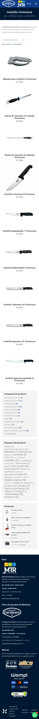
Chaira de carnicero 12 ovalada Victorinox (19, 117)
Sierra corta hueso (17, 488)
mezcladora (18, 477)
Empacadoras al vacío (11, 416)
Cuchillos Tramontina (10, 410)
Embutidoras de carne (11, 413)
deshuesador (23, 463)
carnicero (19, 454)
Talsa (9, 491)
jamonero (11, 474)
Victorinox (12, 497)
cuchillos (26, 460)
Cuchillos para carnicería (11, 407)
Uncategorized (8, 434)
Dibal (8, 466)
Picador (28, 483)
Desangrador (10, 463)
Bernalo (26, 452)
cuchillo (12, 460)
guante (9, 471)
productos (11, 485)
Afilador (9, 446)
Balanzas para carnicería (11, 401)
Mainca (9, 477)
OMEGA (18, 483)
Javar (22, 474)
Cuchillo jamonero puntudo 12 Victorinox (19, 379)
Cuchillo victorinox (9, 404)
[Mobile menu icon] (36, 4)
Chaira (9, 457)
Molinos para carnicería (11, 428)
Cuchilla (21, 457)
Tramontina (14, 494)
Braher (8, 455)
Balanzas (12, 452)
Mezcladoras (8, 425)
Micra (27, 477)
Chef (15, 457)
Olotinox (8, 483)
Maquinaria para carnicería (12, 422)
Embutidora (12, 469)
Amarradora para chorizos (12, 398)
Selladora (24, 485)
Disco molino (20, 466)
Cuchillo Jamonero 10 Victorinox (19, 304)
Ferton (25, 469)
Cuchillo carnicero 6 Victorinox (19, 194)
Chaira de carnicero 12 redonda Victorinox (19, 156)
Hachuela (19, 472)
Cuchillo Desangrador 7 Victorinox (19, 231)
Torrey (20, 491)
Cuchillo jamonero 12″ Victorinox (19, 341)
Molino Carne (15, 480)
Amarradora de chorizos (16, 449)
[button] (35, 715)
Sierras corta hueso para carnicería (15, 431)
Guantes (6, 419)
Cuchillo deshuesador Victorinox (20, 267)
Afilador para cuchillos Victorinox (19, 79)
